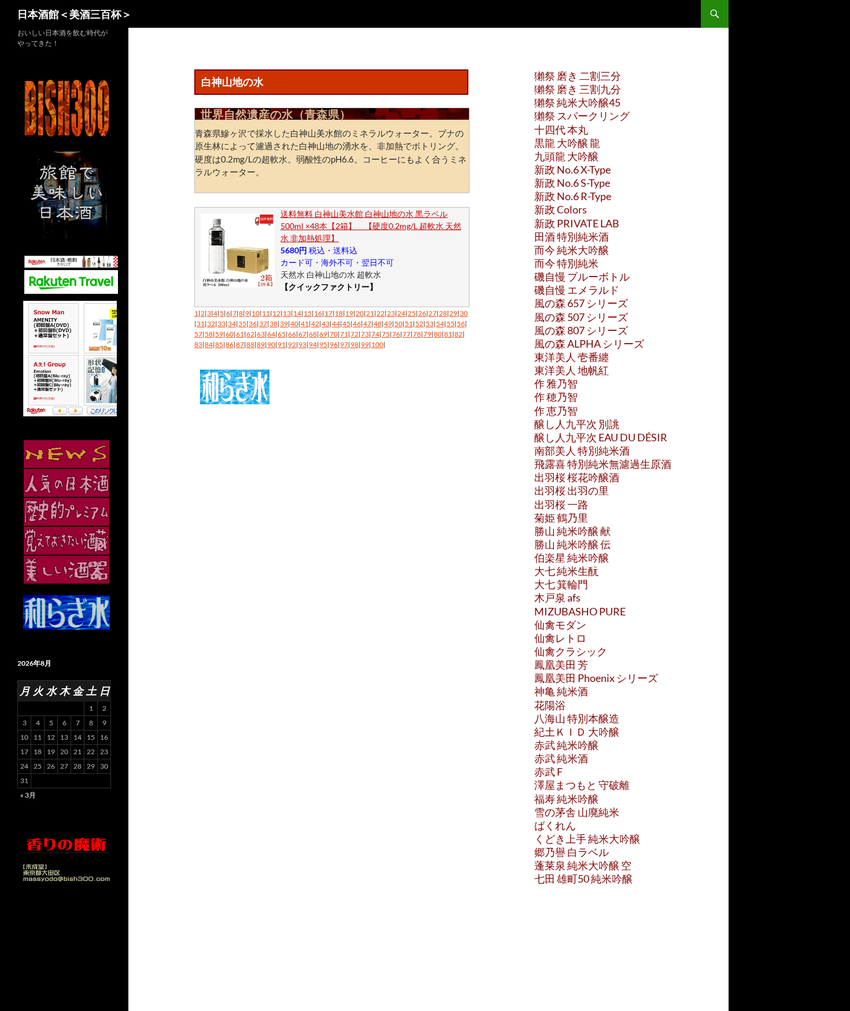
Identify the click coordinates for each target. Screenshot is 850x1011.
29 (453, 313)
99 (365, 344)
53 (430, 323)
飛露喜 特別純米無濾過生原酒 (602, 463)
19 (349, 313)
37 (263, 323)
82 (458, 334)
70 (334, 334)
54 (440, 323)
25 (412, 313)
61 (240, 334)
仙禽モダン (560, 624)
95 (323, 344)
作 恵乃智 (556, 410)
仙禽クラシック (570, 651)
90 (271, 344)
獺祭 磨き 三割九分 (577, 89)
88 (250, 344)
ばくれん (555, 825)
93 (302, 344)
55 (450, 323)
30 (464, 313)
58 (209, 334)
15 (308, 313)
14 (297, 313)
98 (354, 344)
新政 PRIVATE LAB (576, 223)
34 (232, 323)
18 (339, 313)
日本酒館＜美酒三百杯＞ (74, 14)
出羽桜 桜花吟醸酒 (576, 477)
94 (313, 344)
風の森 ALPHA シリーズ (589, 343)
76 (396, 334)
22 (380, 313)
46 (357, 323)
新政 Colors (560, 209)
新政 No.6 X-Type (572, 169)
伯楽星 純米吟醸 (571, 557)
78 (417, 334)
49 (388, 323)
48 (378, 323)
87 (240, 344)
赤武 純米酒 (561, 758)
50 (398, 323)
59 (219, 334)
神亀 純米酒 (561, 691)
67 (302, 334)
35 (242, 323)
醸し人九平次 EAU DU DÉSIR (600, 437)
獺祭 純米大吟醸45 (577, 102)
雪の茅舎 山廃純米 (576, 812)
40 (294, 323)
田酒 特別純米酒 (571, 236)
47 (367, 323)
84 (209, 344)
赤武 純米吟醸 (566, 745)
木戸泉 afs (557, 597)
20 (360, 313)
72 (354, 334)
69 (323, 334)
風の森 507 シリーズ (581, 317)
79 (427, 334)
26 (422, 313)
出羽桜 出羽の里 (571, 490)
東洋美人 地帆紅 (571, 370)
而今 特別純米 (566, 263)
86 (230, 344)
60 (230, 334)
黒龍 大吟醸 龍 (567, 142)
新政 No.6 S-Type (572, 182)
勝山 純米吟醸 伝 (572, 544)
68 (313, 334)
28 (443, 313)
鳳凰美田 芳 (561, 664)
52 (419, 323)
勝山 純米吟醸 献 (572, 531)
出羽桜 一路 (561, 504)
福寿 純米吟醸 (566, 798)
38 (273, 323)
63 (261, 334)
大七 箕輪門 (561, 584)
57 (198, 334)
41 (305, 323)
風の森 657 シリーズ (581, 303)
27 (432, 313)
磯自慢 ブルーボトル (582, 276)
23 (391, 313)
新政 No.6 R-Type (572, 196)
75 (386, 334)
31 (201, 323)
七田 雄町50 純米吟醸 (583, 878)
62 (250, 334)
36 (253, 323)
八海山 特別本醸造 (576, 718)
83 (198, 344)
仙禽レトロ (560, 638)
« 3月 (28, 795)
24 (401, 313)
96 (334, 344)
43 (325, 323)
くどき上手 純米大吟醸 (587, 838)
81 (448, 334)
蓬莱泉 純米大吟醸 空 (582, 865)
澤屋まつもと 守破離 (582, 784)
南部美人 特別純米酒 (582, 450)
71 (344, 334)
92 (292, 344)
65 (282, 334)
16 (318, 313)
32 (211, 323)
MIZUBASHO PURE (580, 611)
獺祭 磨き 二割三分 (577, 75)
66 (292, 334)
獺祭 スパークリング (582, 115)
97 (344, 344)
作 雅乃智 (556, 383)
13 (287, 313)
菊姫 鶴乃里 (561, 517)
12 (276, 313)
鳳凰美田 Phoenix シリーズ (596, 677)
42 (315, 323)
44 (336, 323)
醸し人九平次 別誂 (576, 424)
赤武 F (548, 771)
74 (375, 334)
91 (282, 344)
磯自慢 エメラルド (576, 289)
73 (365, 334)
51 (409, 323)
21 (370, 313)
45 (346, 323)
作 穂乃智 (556, 396)
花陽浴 (550, 705)
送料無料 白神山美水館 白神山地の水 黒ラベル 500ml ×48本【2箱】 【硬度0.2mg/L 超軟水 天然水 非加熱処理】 (370, 226)
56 (461, 323)
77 (406, 334)
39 (284, 323)
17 (328, 313)
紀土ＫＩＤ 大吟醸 (576, 731)
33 (221, 323)
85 (219, 344)
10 (256, 313)
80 (438, 334)
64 (271, 334)
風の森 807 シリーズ (581, 330)
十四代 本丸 (561, 129)
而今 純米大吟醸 (571, 249)
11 (266, 313)
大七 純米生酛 (566, 570)
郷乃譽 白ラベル (571, 852)
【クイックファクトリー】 (329, 287)
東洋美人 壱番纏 (571, 356)
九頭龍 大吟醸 (566, 156)
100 (377, 344)
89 (261, 344)
